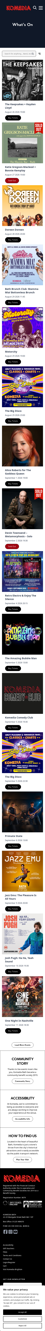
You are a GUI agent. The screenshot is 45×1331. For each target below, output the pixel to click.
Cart (4, 1266)
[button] (35, 7)
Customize (22, 1319)
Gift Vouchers (8, 1248)
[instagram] (10, 1232)
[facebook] (6, 1232)
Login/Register (9, 1262)
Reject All (22, 1325)
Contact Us (7, 1259)
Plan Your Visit (22, 1159)
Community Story (22, 1081)
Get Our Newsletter (14, 1279)
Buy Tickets (13, 118)
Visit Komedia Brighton (12, 1269)
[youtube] (16, 1232)
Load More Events (22, 1045)
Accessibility (8, 1245)
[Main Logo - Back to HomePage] (15, 8)
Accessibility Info (22, 1119)
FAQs (5, 1252)
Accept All (22, 1312)
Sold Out (12, 180)
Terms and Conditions (12, 1255)
